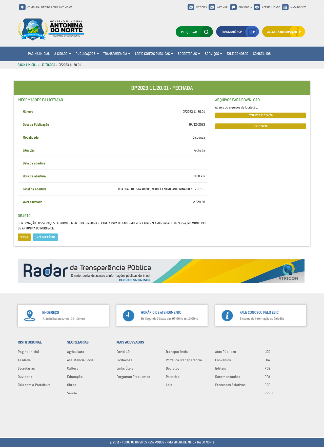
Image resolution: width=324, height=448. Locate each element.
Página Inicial (39, 53)
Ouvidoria (245, 7)
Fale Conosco (237, 53)
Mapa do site (298, 7)
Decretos (172, 368)
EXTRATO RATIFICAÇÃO (261, 115)
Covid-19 (123, 351)
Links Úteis (124, 368)
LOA (267, 360)
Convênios (223, 360)
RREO (269, 393)
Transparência (115, 53)
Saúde (72, 393)
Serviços (212, 53)
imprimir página (45, 237)
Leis (169, 384)
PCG (267, 368)
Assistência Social (81, 360)
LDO (267, 351)
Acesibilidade (271, 7)
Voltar (24, 237)
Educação (75, 376)
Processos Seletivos (230, 384)
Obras (71, 384)
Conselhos (262, 53)
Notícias (201, 7)
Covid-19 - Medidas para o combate (49, 7)
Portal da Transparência (184, 360)
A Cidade (61, 53)
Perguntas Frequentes (133, 376)
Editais (220, 368)
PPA (267, 376)
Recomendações (227, 376)
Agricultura (75, 351)
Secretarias (188, 53)
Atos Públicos (225, 351)
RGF (267, 384)
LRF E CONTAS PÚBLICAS (153, 53)
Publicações (85, 53)
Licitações (47, 65)
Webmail (222, 7)
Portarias (172, 376)
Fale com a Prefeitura (34, 384)
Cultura (72, 368)
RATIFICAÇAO (261, 126)
